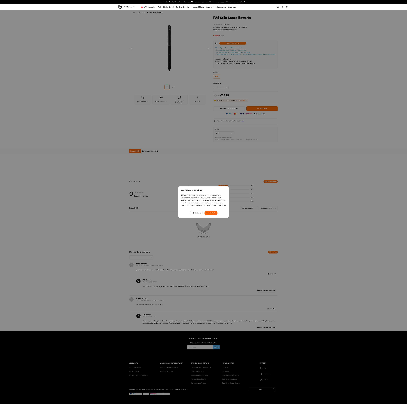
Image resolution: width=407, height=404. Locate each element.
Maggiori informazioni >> (172, 2)
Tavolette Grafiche (182, 7)
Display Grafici (168, 7)
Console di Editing (197, 7)
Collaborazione (220, 7)
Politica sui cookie (219, 205)
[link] (126, 7)
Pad (159, 7)
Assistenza (232, 7)
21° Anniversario (149, 7)
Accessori (209, 7)
